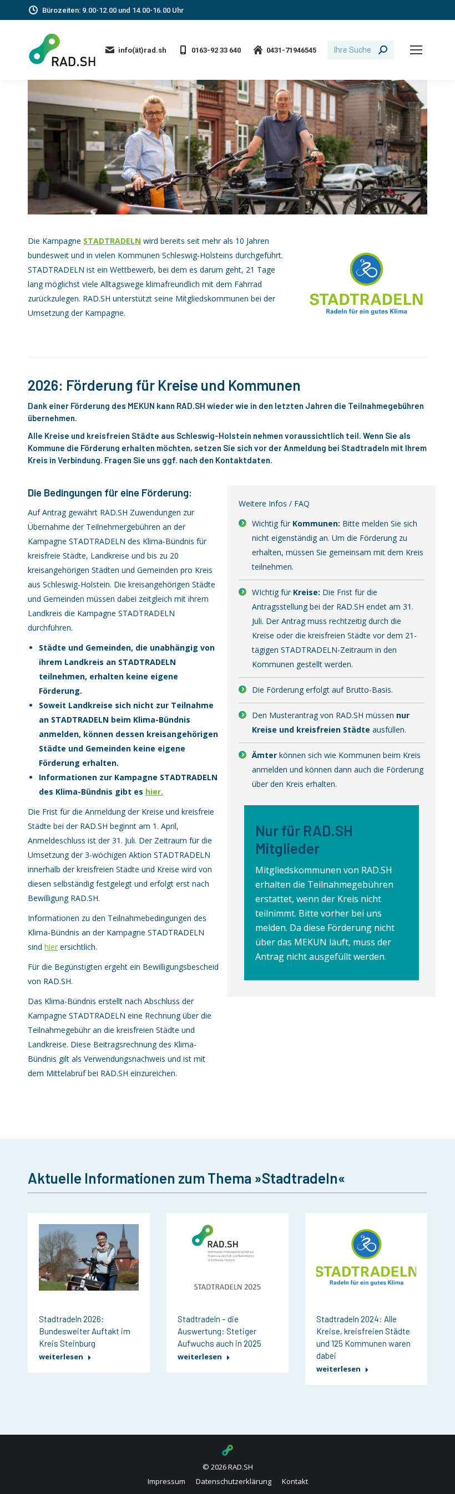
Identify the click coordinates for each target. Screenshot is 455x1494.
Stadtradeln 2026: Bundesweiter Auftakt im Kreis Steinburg (84, 1331)
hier (51, 947)
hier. (154, 791)
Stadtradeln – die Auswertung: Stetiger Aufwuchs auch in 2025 (219, 1331)
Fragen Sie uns (132, 460)
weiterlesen (61, 1357)
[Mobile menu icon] (416, 50)
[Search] (382, 49)
